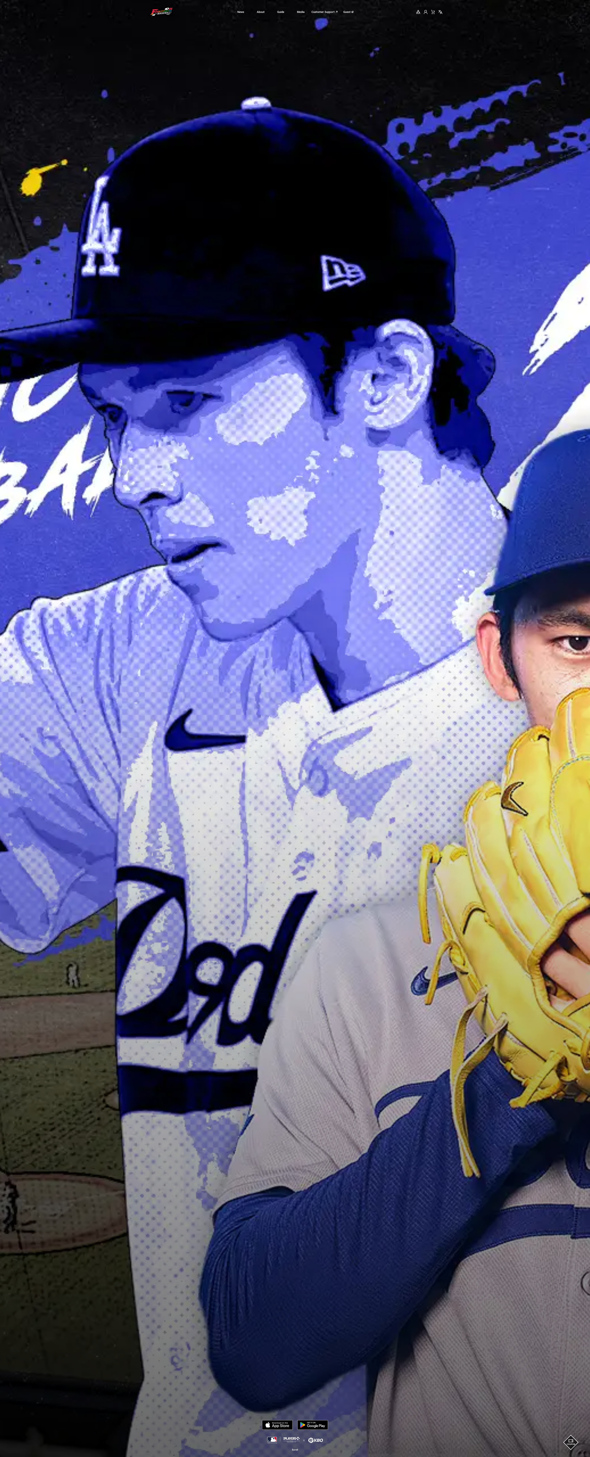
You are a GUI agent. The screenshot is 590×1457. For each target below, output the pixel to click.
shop (433, 12)
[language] (440, 12)
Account (425, 12)
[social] (418, 12)
